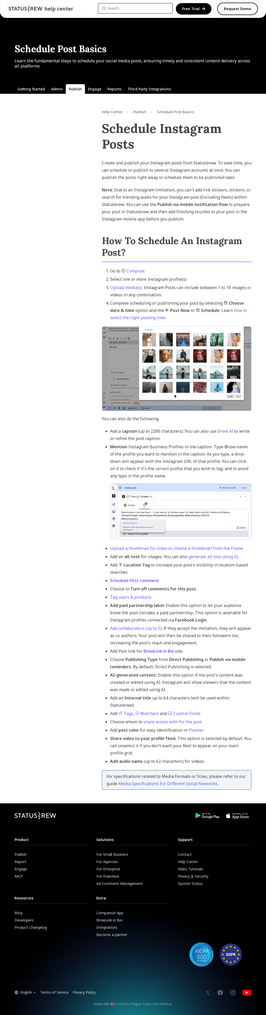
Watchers (149, 713)
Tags (128, 713)
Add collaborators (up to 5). (136, 628)
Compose (135, 271)
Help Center (112, 111)
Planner (196, 730)
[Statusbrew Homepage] (25, 8)
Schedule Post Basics (175, 111)
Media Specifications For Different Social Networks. (168, 783)
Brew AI (225, 431)
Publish (139, 111)
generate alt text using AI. (214, 556)
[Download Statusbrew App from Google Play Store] (207, 816)
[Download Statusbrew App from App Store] (237, 816)
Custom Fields (186, 713)
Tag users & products (130, 597)
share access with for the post (172, 722)
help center (58, 8)
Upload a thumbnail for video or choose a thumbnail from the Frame (176, 548)
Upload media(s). (126, 287)
